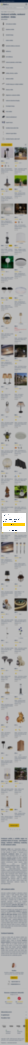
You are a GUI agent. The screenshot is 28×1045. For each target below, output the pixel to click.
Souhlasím (14, 525)
